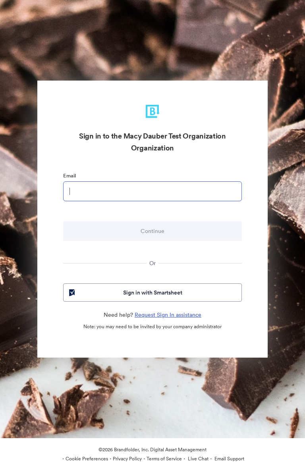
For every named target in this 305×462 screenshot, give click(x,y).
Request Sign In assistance (168, 314)
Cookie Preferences (87, 458)
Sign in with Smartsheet (152, 292)
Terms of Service (164, 458)
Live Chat (197, 458)
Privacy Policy (127, 458)
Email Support (228, 458)
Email (69, 175)
